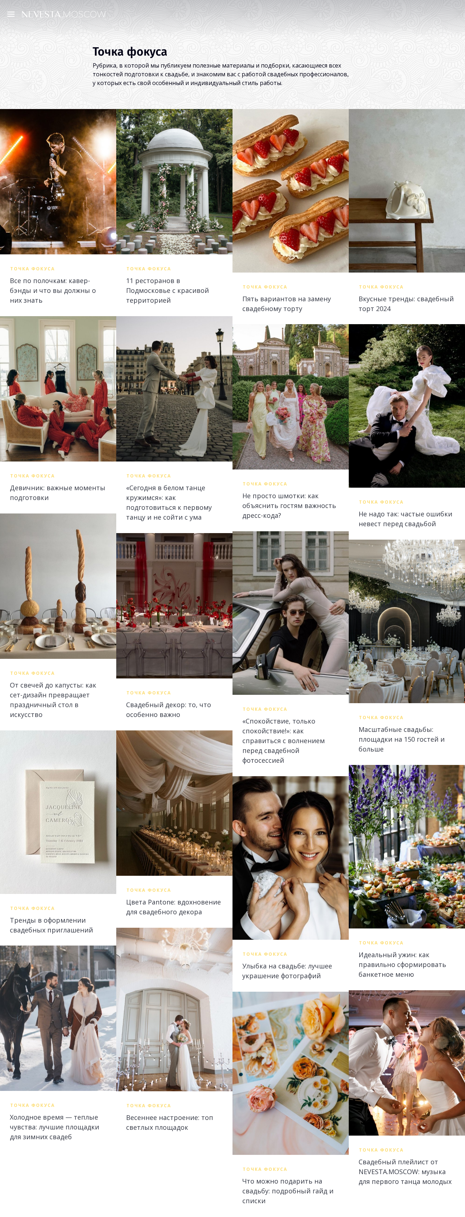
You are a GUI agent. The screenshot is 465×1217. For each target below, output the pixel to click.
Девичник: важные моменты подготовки (57, 492)
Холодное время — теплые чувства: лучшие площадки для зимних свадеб (54, 1127)
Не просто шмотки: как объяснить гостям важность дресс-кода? (289, 505)
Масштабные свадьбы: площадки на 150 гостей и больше (402, 739)
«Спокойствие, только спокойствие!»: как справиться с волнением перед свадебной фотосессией (283, 741)
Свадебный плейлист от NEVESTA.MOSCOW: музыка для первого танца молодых (405, 1171)
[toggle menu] (12, 13)
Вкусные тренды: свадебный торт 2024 (406, 303)
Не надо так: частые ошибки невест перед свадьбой (405, 518)
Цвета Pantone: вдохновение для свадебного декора (173, 907)
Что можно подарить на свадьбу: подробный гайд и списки (287, 1191)
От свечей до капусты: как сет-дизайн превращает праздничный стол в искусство (53, 700)
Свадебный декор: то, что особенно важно (168, 709)
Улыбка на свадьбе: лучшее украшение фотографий (287, 971)
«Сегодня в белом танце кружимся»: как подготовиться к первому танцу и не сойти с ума (169, 502)
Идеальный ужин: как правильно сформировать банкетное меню (402, 964)
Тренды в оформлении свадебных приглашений (51, 925)
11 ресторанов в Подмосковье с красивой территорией (167, 290)
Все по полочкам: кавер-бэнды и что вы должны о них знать (53, 290)
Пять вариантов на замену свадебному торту (286, 303)
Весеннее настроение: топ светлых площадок (169, 1122)
